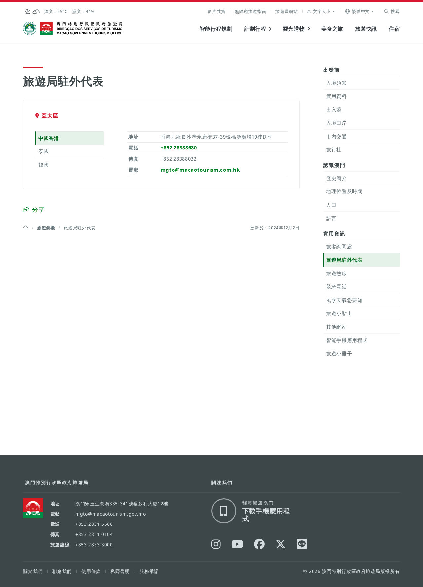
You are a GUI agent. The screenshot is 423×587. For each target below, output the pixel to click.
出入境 (334, 109)
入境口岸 (336, 122)
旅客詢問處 (339, 246)
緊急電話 (336, 286)
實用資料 (336, 96)
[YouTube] (237, 544)
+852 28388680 (179, 147)
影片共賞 (217, 11)
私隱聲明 (120, 571)
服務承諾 (149, 571)
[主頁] (25, 228)
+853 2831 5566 (94, 524)
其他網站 (336, 326)
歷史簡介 (336, 178)
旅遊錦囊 (46, 228)
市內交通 (336, 136)
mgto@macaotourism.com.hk (200, 169)
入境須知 (336, 82)
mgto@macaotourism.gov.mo (110, 514)
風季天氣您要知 (344, 300)
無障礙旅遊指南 (250, 11)
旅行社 (334, 149)
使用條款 (91, 571)
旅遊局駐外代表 (344, 259)
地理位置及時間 (344, 191)
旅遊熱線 (336, 273)
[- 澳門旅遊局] (302, 544)
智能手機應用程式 (347, 340)
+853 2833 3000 (94, 544)
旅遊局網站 (286, 11)
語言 (331, 218)
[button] (321, 11)
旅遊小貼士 (339, 313)
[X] (280, 544)
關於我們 (33, 571)
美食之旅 (332, 28)
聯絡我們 (62, 571)
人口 (331, 204)
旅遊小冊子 (339, 353)
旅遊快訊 (366, 28)
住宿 (394, 28)
